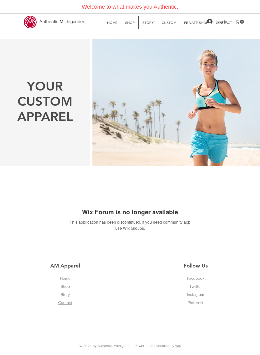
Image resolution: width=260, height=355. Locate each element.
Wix (178, 346)
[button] (240, 22)
